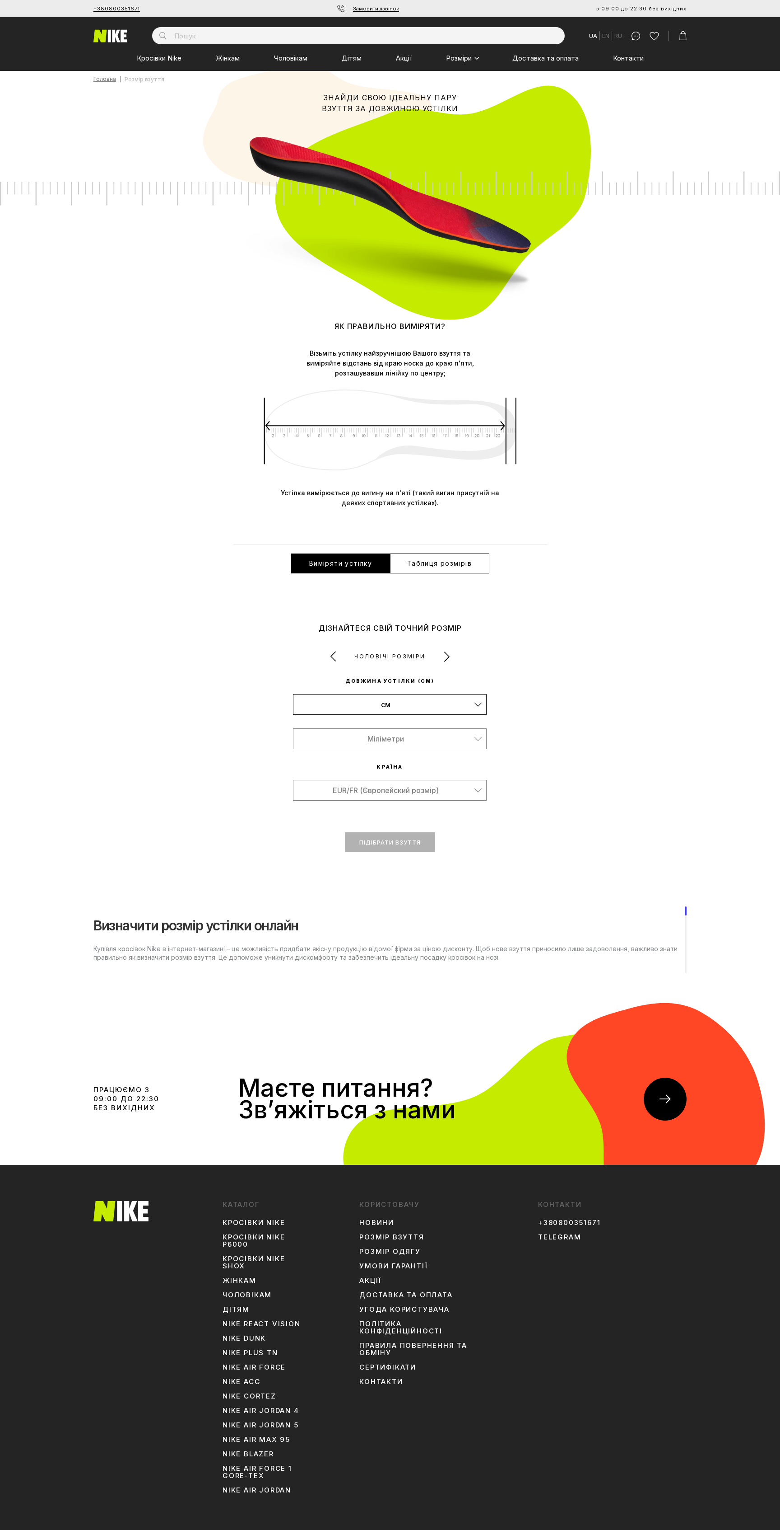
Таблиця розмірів (439, 563)
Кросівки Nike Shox (254, 1262)
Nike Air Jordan (257, 1490)
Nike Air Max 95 (256, 1439)
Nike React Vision (262, 1324)
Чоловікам (290, 58)
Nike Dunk (244, 1338)
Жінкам (228, 58)
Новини (376, 1222)
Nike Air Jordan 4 (261, 1410)
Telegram (559, 1237)
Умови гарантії (393, 1266)
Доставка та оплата (545, 58)
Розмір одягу (390, 1251)
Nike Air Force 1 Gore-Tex (257, 1472)
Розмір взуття (391, 1237)
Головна (104, 79)
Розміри (459, 58)
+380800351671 (116, 8)
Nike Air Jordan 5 (261, 1425)
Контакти (628, 58)
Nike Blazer (248, 1454)
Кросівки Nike (159, 58)
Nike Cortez (249, 1396)
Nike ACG (241, 1381)
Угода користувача (404, 1309)
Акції (404, 58)
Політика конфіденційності (400, 1327)
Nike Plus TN (250, 1352)
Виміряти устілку (340, 563)
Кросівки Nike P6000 (254, 1241)
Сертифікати (387, 1367)
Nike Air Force (254, 1367)
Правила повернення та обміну (413, 1349)
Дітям (352, 58)
